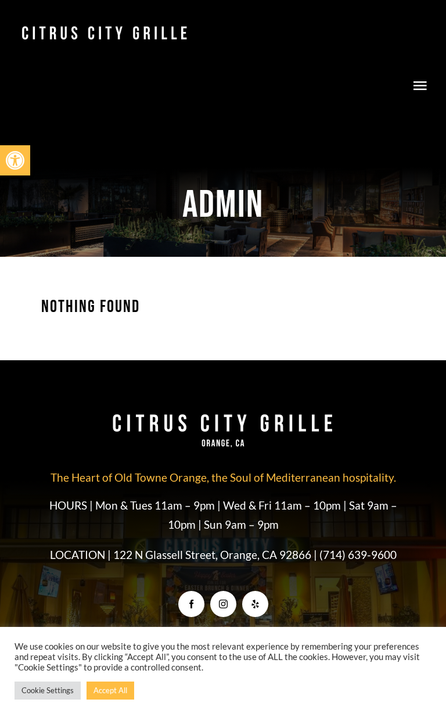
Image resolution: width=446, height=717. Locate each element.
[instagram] (223, 604)
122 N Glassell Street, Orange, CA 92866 (213, 554)
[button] (15, 160)
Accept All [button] (110, 690)
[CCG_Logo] (104, 28)
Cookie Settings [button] (47, 690)
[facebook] (191, 604)
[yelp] (255, 604)
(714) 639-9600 (358, 554)
